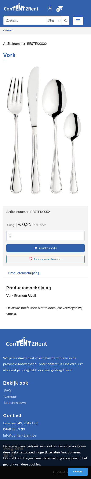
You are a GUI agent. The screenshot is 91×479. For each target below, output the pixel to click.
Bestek (9, 30)
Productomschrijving (23, 273)
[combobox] (24, 20)
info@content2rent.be (19, 435)
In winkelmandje (47, 248)
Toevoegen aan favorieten (47, 259)
